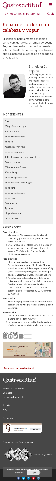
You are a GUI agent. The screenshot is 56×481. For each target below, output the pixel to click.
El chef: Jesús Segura (38, 68)
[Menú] (50, 4)
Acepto (33, 472)
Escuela (6, 405)
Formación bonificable (13, 397)
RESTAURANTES (13, 14)
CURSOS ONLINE (31, 14)
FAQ (5, 409)
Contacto (7, 392)
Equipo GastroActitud (13, 388)
